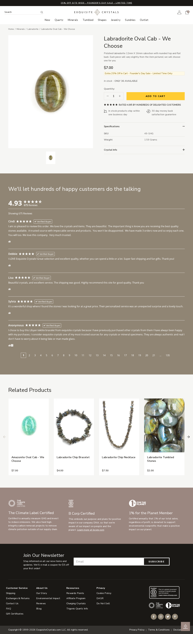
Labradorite (32, 29)
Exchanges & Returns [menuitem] (18, 598)
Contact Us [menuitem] (12, 603)
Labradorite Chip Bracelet (73, 457)
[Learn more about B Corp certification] (164, 592)
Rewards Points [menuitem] (75, 593)
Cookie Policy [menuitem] (103, 593)
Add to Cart (156, 96)
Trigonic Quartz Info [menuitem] (77, 608)
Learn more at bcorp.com (90, 530)
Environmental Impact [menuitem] (48, 598)
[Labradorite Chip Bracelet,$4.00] (74, 425)
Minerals (21, 29)
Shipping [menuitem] (10, 593)
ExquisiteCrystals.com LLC (51, 629)
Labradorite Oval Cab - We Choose (58, 29)
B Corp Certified (82, 513)
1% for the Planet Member (151, 513)
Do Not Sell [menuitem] (103, 603)
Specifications (112, 126)
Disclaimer (179, 629)
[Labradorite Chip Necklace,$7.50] (119, 425)
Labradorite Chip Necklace (118, 457)
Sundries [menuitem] (130, 20)
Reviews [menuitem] (41, 603)
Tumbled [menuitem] (88, 20)
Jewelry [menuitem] (115, 20)
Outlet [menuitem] (144, 20)
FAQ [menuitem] (8, 608)
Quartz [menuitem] (59, 20)
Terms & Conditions (159, 629)
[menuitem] (179, 12)
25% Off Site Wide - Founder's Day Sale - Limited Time (96, 3)
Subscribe (157, 561)
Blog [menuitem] (38, 608)
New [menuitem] (47, 20)
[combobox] (22, 12)
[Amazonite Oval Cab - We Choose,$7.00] (28, 425)
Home (11, 29)
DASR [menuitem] (99, 598)
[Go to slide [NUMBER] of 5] (5, 437)
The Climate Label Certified (31, 512)
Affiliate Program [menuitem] (75, 598)
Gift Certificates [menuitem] (14, 613)
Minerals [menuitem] (73, 20)
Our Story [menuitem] (41, 593)
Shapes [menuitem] (102, 20)
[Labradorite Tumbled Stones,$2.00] (164, 425)
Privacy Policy (136, 629)
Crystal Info (110, 150)
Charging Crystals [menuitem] (76, 603)
